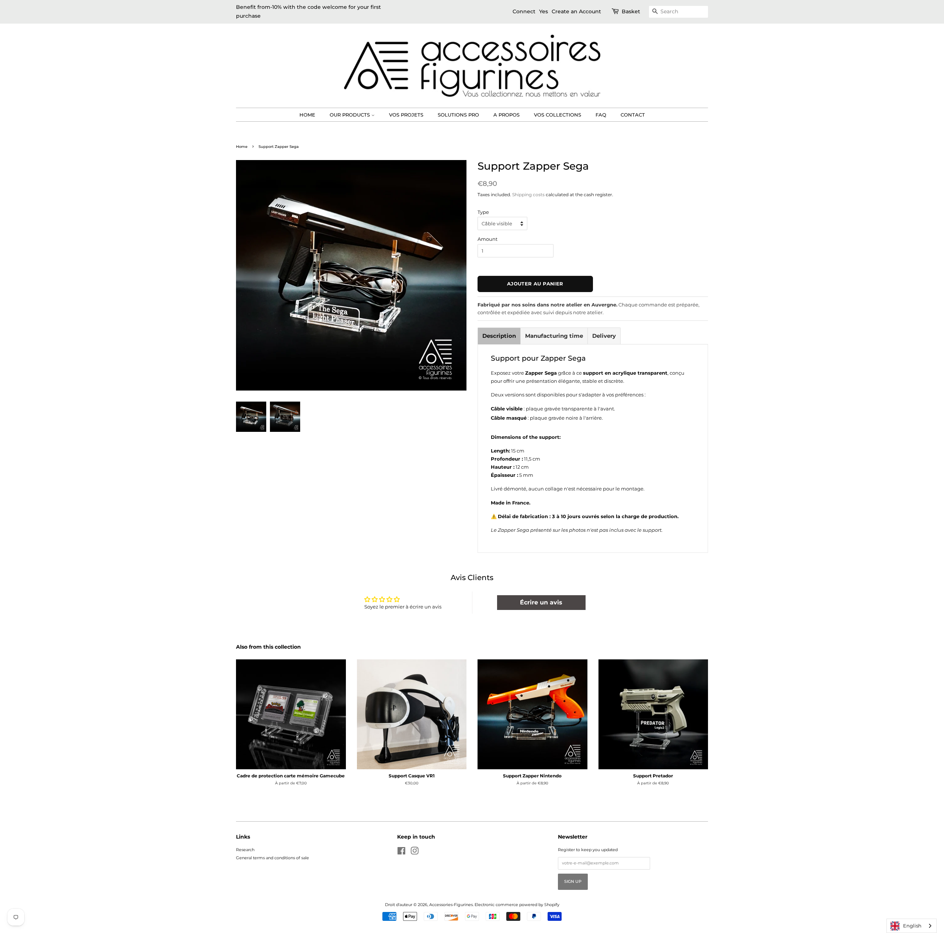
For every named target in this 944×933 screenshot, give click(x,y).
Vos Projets (406, 115)
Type (483, 212)
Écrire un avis (541, 602)
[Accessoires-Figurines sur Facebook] (401, 852)
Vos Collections (557, 115)
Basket (631, 11)
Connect (524, 11)
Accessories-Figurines (451, 904)
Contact (633, 115)
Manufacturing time (554, 335)
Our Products (350, 115)
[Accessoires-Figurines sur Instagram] (414, 852)
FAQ (601, 115)
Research (245, 849)
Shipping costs (528, 194)
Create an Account (576, 11)
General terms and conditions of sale (272, 857)
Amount (487, 239)
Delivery (604, 335)
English (912, 926)
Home (307, 115)
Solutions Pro (458, 115)
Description (499, 335)
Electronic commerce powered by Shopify (517, 904)
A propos (506, 115)
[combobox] (911, 926)
